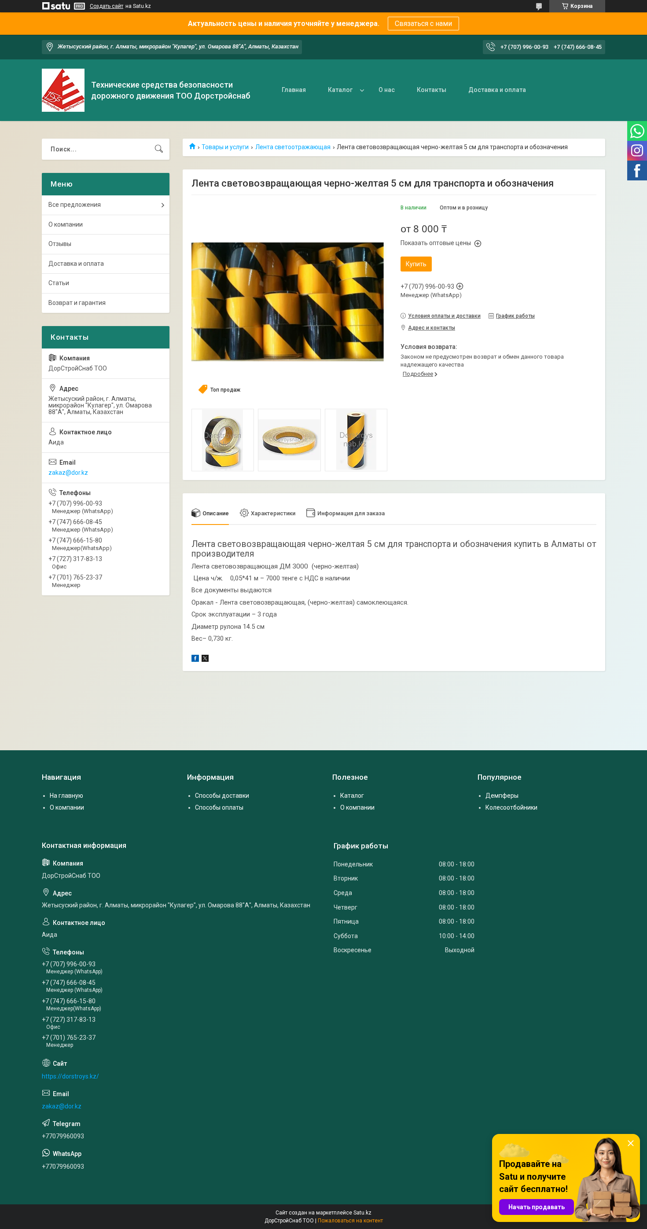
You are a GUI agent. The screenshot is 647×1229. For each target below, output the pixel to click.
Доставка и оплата (497, 89)
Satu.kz (362, 1213)
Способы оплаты (219, 807)
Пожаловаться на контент (350, 1221)
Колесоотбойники (511, 807)
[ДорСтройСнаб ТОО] (63, 90)
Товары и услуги (225, 146)
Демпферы (501, 795)
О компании (65, 224)
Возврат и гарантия (77, 302)
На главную (66, 795)
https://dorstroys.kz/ (70, 1076)
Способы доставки (222, 795)
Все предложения (74, 204)
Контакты (431, 89)
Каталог (340, 89)
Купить (416, 264)
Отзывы (59, 243)
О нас (387, 89)
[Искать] (158, 149)
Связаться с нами (423, 23)
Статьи (58, 282)
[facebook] (195, 659)
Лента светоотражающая (293, 146)
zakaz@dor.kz (68, 472)
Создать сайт (106, 6)
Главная (294, 89)
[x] (205, 659)
